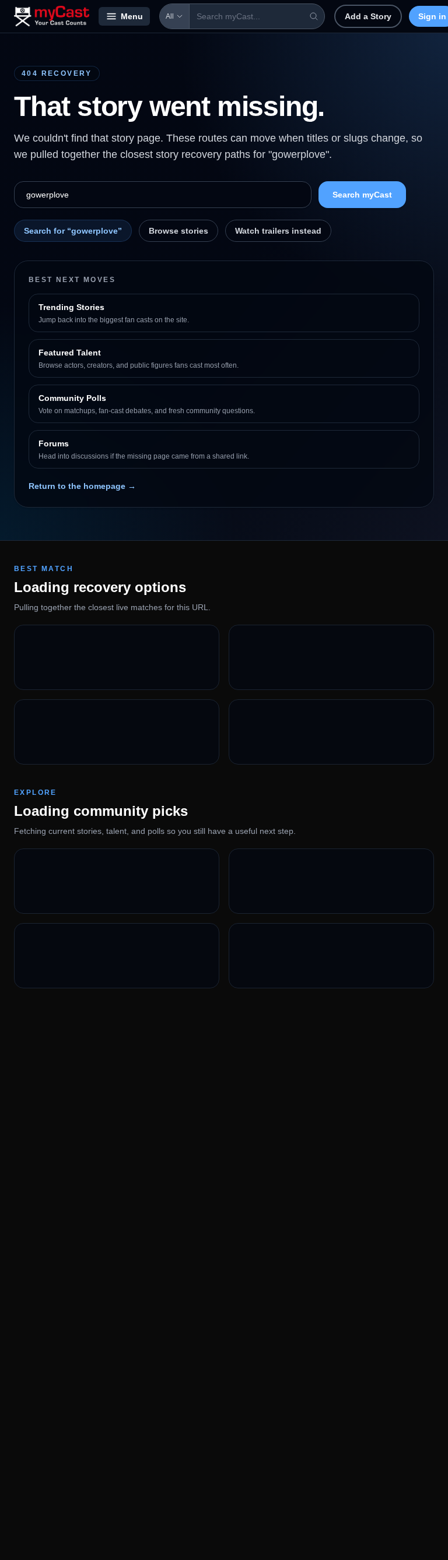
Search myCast (362, 194)
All (170, 16)
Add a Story (368, 16)
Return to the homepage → (82, 486)
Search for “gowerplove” (73, 230)
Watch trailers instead (278, 230)
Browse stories (178, 230)
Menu (132, 16)
